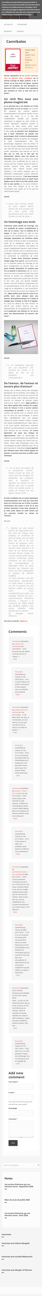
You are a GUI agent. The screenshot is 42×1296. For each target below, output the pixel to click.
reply (15, 659)
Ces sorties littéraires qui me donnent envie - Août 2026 (17, 1214)
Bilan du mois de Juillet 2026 (17, 1200)
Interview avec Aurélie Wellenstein (17, 1256)
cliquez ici (23, 621)
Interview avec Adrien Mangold (15, 1243)
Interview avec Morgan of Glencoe (17, 1270)
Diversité (8, 31)
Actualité (8, 24)
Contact (20, 31)
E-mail (12, 1092)
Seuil (27, 62)
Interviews (22, 24)
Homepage (13, 1108)
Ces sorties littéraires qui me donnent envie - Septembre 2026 (19, 1185)
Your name (13, 1082)
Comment (13, 1119)
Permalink (16, 641)
